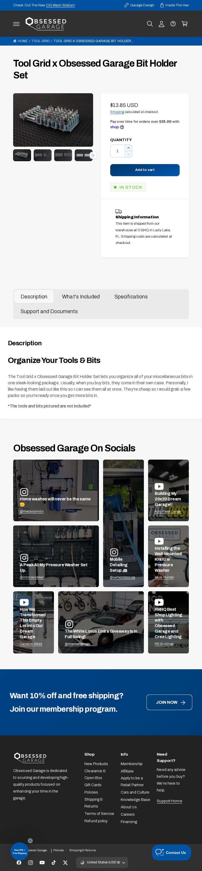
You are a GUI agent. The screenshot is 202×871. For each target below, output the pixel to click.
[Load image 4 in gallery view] (84, 155)
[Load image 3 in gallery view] (63, 155)
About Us (129, 807)
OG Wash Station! (60, 5)
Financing (129, 822)
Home (23, 41)
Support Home (169, 801)
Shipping (117, 112)
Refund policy (96, 821)
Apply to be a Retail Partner (132, 781)
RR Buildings (164, 644)
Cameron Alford (31, 644)
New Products (96, 764)
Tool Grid (40, 41)
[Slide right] (93, 155)
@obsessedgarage (77, 644)
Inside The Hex (177, 5)
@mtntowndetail (32, 577)
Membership (132, 764)
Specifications (131, 296)
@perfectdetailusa (122, 577)
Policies (91, 792)
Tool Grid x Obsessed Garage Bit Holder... (93, 41)
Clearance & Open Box (95, 774)
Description (34, 296)
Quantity (121, 140)
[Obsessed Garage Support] (173, 23)
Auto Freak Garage (168, 511)
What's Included (81, 296)
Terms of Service (99, 813)
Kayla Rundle (164, 577)
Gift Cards (93, 785)
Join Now (167, 702)
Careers (128, 814)
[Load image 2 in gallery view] (43, 155)
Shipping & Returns (93, 802)
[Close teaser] (30, 840)
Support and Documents (49, 311)
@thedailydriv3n (32, 511)
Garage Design (142, 5)
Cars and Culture (135, 792)
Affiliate (127, 771)
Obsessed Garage (35, 850)
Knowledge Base (135, 800)
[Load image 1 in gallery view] (22, 155)
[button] (16, 23)
